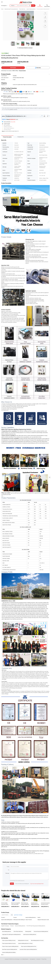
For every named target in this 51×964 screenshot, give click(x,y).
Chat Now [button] (39, 67)
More (2, 954)
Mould (39, 917)
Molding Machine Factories (23, 940)
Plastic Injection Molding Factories (8, 940)
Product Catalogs (18, 914)
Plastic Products (29, 919)
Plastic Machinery (22, 9)
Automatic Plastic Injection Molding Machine (28, 949)
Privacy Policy (44, 959)
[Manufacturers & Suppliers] (25, 2)
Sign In (3, 131)
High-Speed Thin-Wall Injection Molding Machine (11, 934)
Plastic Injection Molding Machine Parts (28, 946)
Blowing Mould (28, 931)
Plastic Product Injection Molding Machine (10, 946)
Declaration (38, 959)
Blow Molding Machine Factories (37, 940)
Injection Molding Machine (31, 9)
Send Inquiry (13, 67)
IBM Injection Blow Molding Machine (19, 919)
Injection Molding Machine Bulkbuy (9, 952)
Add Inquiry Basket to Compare (25, 47)
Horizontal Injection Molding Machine (43, 9)
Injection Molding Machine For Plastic (25, 943)
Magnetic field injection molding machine (44, 919)
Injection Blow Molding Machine (7, 919)
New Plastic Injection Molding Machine (9, 949)
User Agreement (32, 959)
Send (12, 883)
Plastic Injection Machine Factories (9, 943)
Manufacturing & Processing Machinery (11, 9)
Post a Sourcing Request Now (37, 883)
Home (2, 9)
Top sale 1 (3, 917)
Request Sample (22, 70)
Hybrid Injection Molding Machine (29, 934)
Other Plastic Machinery (18, 931)
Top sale (15, 917)
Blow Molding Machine (6, 931)
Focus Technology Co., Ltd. (17, 959)
